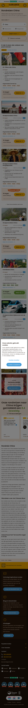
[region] (14, 354)
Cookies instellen (14, 360)
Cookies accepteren (14, 364)
